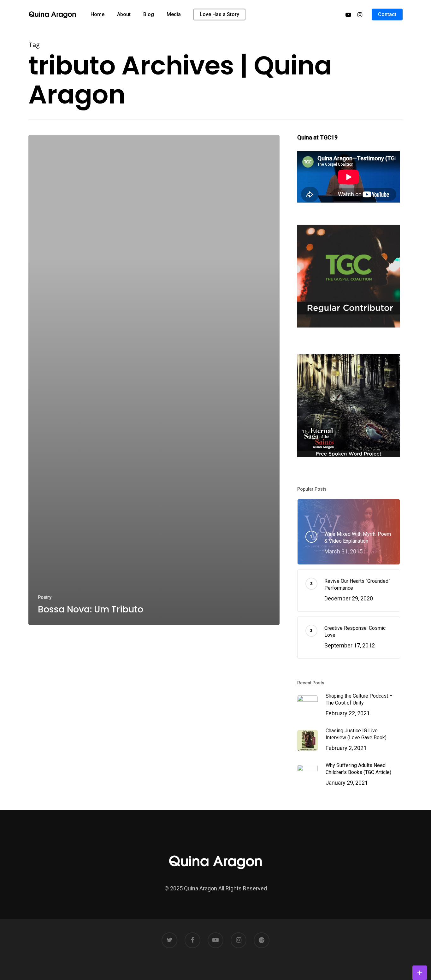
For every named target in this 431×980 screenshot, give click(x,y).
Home (97, 14)
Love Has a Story (219, 14)
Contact (387, 14)
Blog (148, 14)
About (124, 14)
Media (174, 14)
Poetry (44, 597)
